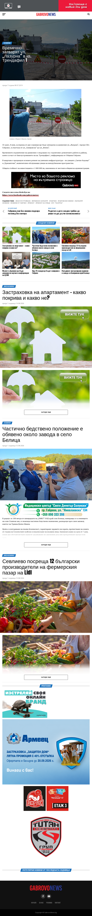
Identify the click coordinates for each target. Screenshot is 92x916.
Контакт (58, 902)
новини (6, 203)
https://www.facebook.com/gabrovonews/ (20, 195)
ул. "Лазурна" (57, 203)
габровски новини (66, 201)
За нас (41, 902)
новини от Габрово (18, 203)
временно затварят (40, 201)
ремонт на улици (43, 203)
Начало (33, 902)
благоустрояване (23, 201)
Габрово (53, 201)
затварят (79, 201)
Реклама (49, 902)
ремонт (31, 203)
